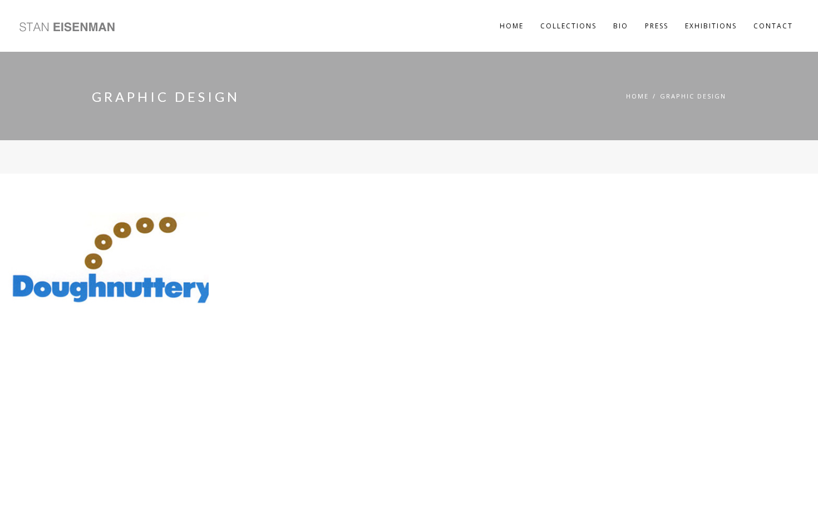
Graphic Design (693, 96)
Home (637, 96)
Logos (51, 191)
